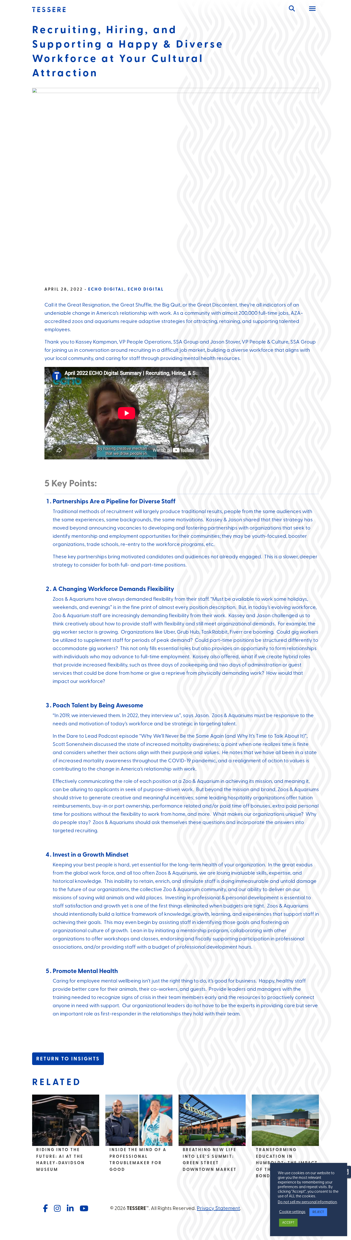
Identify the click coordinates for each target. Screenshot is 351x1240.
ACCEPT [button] (288, 1222)
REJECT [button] (318, 1212)
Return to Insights (68, 1059)
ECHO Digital (106, 290)
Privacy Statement (218, 1208)
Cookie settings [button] (292, 1212)
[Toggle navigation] (312, 9)
